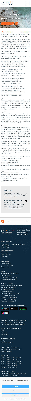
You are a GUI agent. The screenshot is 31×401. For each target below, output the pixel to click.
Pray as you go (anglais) (8, 299)
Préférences (15, 395)
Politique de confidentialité (20, 398)
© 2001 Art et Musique (15, 208)
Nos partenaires (6, 263)
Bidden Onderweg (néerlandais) (11, 285)
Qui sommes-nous (7, 265)
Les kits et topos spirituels (9, 367)
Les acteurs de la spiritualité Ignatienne (13, 373)
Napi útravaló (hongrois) (8, 295)
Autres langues (7, 283)
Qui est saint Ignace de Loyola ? (11, 349)
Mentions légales (6, 275)
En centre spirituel (7, 343)
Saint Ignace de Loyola (9, 347)
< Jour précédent (6, 32)
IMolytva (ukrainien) (7, 291)
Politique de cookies (8, 398)
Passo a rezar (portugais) (9, 297)
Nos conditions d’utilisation (9, 277)
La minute (4, 256)
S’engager (4, 334)
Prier (2, 330)
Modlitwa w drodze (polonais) (10, 293)
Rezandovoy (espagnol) (8, 301)
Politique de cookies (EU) (9, 279)
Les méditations (7, 251)
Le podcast (4, 253)
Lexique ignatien (6, 351)
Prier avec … (5, 355)
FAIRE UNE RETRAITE (8, 339)
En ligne (3, 341)
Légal (3, 271)
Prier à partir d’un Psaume (9, 359)
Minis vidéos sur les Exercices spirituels (13, 324)
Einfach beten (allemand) (9, 287)
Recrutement (5, 267)
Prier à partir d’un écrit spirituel (11, 361)
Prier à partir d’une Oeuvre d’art (11, 363)
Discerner (4, 332)
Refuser (15, 391)
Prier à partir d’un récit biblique (11, 357)
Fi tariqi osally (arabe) (7, 289)
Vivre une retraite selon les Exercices (12, 322)
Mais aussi (5, 261)
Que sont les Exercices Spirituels (14, 320)
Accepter (15, 386)
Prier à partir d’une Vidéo (9, 365)
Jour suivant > (25, 32)
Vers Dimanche (6, 255)
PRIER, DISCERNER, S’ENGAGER (11, 328)
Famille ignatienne (8, 371)
